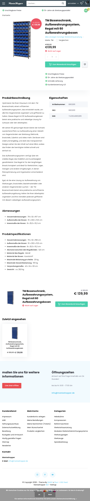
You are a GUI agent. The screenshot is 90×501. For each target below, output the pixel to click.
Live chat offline (12, 385)
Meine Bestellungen (35, 420)
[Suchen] (63, 3)
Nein (50, 495)
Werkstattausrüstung (63, 427)
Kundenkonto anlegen (36, 416)
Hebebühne (59, 416)
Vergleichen (64, 40)
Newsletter (6, 445)
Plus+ (56, 482)
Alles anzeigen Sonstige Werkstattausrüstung (63, 37)
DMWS (50, 482)
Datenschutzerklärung (11, 427)
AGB (4, 420)
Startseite (6, 15)
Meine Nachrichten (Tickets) (39, 424)
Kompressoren (60, 420)
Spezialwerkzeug (61, 442)
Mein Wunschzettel (35, 427)
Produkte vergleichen (36, 431)
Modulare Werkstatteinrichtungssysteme (71, 431)
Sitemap (5, 442)
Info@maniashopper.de (63, 393)
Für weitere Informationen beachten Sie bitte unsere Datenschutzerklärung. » (46, 499)
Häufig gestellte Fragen (11, 438)
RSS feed (64, 482)
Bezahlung (6, 431)
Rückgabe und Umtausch (12, 435)
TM (52, 40)
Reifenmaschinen (61, 424)
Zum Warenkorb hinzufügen (64, 64)
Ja (39, 495)
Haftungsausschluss (10, 424)
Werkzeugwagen (61, 435)
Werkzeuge (58, 438)
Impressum (6, 416)
